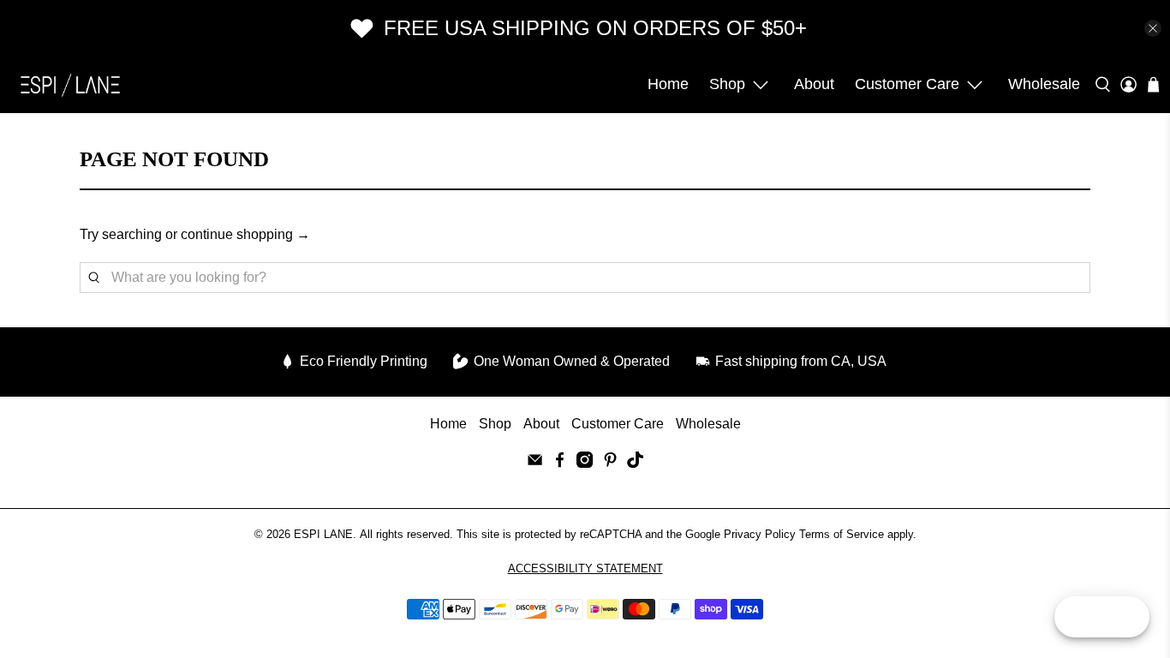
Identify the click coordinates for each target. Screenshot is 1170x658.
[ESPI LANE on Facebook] (560, 463)
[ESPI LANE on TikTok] (635, 463)
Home (668, 84)
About (814, 84)
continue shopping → (245, 234)
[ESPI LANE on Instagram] (584, 463)
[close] (1152, 28)
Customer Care (907, 84)
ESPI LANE (323, 534)
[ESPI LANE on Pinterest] (610, 463)
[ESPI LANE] (70, 84)
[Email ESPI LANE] (535, 463)
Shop (727, 84)
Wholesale (1044, 84)
